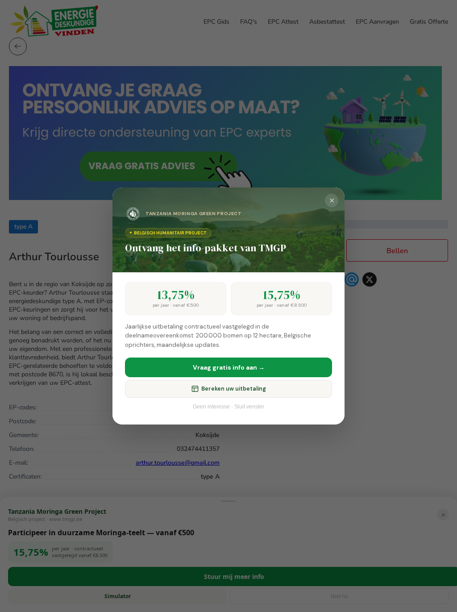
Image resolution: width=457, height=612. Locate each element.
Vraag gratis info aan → (229, 367)
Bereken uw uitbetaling (233, 388)
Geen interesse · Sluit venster (228, 406)
